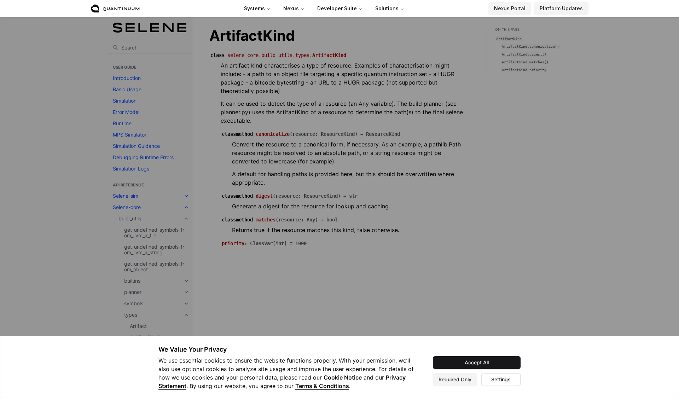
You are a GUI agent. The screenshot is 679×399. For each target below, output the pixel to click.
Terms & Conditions (322, 385)
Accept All (477, 362)
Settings (501, 379)
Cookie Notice (343, 377)
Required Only (455, 379)
